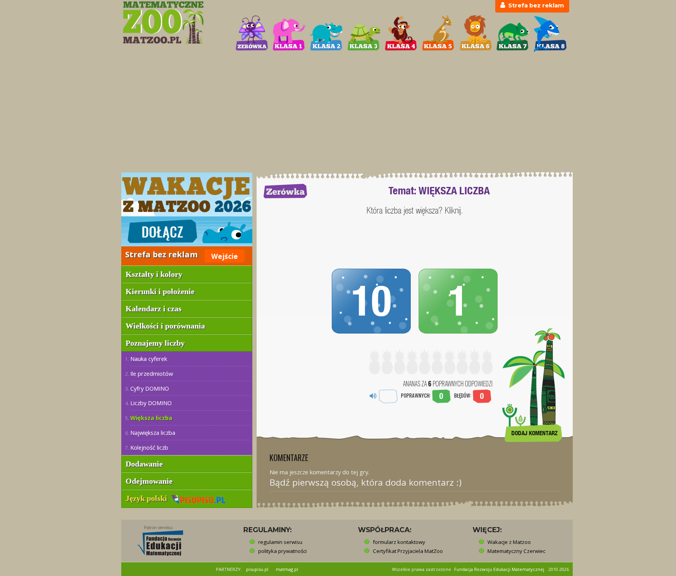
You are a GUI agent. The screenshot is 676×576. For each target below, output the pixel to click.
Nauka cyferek (148, 358)
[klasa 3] (363, 33)
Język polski (148, 498)
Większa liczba (151, 418)
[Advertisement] (338, 113)
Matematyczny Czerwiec (516, 550)
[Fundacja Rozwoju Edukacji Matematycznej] (154, 538)
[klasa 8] (550, 33)
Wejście (224, 256)
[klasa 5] (438, 33)
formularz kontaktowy (399, 541)
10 (371, 301)
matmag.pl (287, 569)
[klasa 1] (289, 33)
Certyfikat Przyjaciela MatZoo (408, 550)
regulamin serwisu (280, 541)
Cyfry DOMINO (149, 388)
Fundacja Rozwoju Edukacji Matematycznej (499, 569)
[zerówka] (252, 33)
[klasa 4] (401, 33)
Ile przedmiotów (151, 373)
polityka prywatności (282, 550)
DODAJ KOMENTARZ (534, 433)
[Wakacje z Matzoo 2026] (186, 209)
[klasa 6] (475, 33)
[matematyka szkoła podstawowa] (174, 22)
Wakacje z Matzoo (509, 541)
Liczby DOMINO (151, 403)
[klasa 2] (326, 33)
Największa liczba (152, 432)
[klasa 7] (512, 33)
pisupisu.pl (257, 569)
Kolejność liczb (149, 447)
